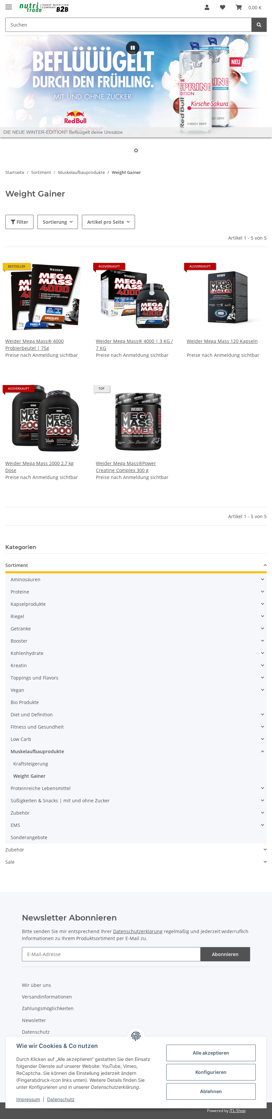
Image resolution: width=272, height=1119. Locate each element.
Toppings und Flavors (34, 678)
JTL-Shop (237, 1110)
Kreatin (19, 665)
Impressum (28, 1099)
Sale (10, 862)
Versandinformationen (47, 997)
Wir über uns (36, 985)
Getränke (21, 628)
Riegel (17, 616)
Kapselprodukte (28, 604)
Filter (21, 222)
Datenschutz (61, 1099)
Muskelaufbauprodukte (37, 751)
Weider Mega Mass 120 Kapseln (222, 341)
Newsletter (34, 1020)
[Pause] (132, 47)
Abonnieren (225, 954)
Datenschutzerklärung (138, 931)
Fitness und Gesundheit (37, 727)
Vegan (17, 690)
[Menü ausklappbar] (8, 4)
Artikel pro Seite (105, 222)
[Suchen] (259, 25)
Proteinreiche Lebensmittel (41, 788)
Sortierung (55, 222)
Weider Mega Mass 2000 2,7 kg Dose (39, 466)
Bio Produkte (25, 702)
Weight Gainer (29, 776)
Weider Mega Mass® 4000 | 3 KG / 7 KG (134, 344)
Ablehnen (211, 1091)
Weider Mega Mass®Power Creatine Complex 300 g (126, 466)
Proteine (20, 592)
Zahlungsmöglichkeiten (48, 1008)
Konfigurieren (211, 1072)
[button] (207, 7)
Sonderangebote (29, 837)
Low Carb (21, 739)
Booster (19, 641)
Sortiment (16, 565)
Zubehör (20, 813)
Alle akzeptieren (211, 1053)
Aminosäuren (25, 579)
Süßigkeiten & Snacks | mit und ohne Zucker (60, 800)
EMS (15, 825)
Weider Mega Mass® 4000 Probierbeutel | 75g (34, 344)
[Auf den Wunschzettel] (255, 269)
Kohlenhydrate (27, 653)
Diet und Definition (32, 714)
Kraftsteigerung (30, 763)
